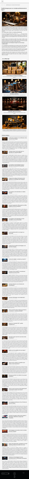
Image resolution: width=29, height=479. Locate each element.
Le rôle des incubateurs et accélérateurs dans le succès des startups (18, 138)
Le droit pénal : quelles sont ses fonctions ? (14, 111)
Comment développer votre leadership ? (17, 297)
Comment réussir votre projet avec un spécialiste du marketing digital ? (16, 152)
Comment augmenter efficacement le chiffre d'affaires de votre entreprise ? (18, 205)
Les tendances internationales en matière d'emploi (17, 192)
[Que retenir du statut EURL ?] (14, 86)
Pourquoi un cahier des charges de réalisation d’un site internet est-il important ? (14, 130)
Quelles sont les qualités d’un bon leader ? (17, 350)
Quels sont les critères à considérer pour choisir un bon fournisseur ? (17, 363)
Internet (14, 472)
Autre (4, 4)
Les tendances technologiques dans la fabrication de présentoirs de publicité (16, 165)
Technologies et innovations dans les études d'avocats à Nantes (18, 430)
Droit (14, 475)
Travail (14, 476)
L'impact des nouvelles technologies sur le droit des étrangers (17, 246)
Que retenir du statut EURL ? (14, 94)
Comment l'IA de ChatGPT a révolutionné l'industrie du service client (17, 272)
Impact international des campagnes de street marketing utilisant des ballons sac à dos (18, 444)
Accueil (2, 4)
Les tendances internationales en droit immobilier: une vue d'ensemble (16, 219)
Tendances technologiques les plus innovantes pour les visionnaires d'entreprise (18, 457)
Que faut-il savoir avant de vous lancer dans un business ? (17, 337)
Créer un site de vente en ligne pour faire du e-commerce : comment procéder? (17, 310)
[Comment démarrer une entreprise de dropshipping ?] (14, 68)
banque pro (19, 33)
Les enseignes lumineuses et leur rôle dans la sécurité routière (18, 402)
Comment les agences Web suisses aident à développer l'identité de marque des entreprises (17, 417)
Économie (14, 474)
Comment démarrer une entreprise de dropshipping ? (14, 75)
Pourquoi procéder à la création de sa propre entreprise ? (18, 375)
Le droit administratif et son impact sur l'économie (16, 232)
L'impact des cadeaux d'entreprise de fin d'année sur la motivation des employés (17, 179)
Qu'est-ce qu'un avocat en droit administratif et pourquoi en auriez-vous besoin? (18, 389)
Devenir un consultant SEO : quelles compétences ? (16, 324)
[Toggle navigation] (2, 1)
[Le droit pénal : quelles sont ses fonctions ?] (14, 104)
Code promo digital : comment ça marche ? (17, 259)
